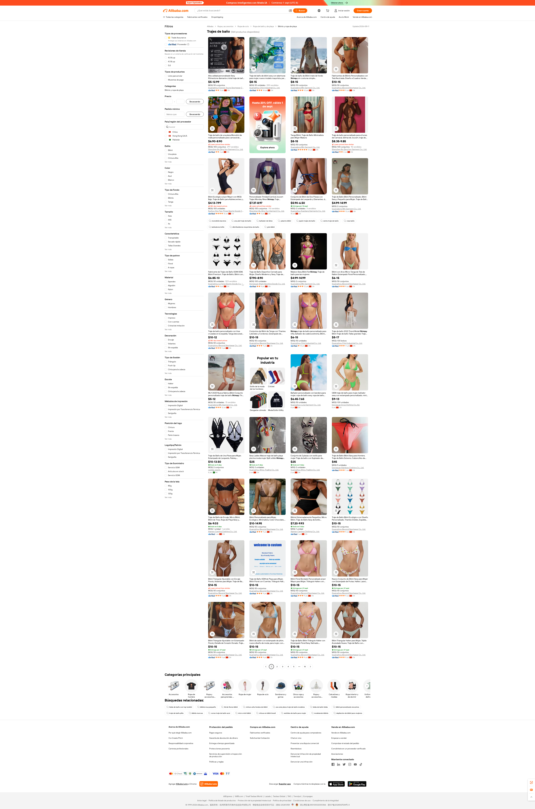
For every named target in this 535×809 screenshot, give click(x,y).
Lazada (268, 796)
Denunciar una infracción (302, 762)
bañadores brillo (218, 227)
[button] (290, 10)
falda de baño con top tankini (180, 707)
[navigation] (184, 346)
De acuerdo (194, 101)
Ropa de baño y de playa (263, 26)
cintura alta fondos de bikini (257, 707)
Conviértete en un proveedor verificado (348, 748)
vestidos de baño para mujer (295, 713)
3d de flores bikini (231, 707)
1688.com (239, 796)
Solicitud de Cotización (260, 738)
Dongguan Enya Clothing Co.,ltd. (346, 405)
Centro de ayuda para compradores (306, 733)
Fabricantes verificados (260, 733)
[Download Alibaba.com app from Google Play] (357, 784)
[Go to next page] (310, 666)
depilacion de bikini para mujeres (349, 713)
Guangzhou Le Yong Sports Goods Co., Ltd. (226, 284)
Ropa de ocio (243, 26)
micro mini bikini (244, 713)
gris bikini (271, 227)
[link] (531, 782)
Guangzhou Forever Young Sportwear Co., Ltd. (226, 88)
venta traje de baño (331, 221)
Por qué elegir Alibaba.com (180, 733)
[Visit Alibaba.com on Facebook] (333, 764)
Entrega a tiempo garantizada (221, 743)
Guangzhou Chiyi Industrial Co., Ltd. (264, 88)
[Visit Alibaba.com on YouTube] (355, 764)
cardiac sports (214, 470)
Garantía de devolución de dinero (223, 738)
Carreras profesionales (178, 748)
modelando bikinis (321, 713)
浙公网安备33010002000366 (313, 805)
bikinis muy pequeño (208, 707)
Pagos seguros (215, 733)
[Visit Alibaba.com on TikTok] (361, 764)
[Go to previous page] (265, 666)
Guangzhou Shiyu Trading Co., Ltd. (264, 470)
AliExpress (227, 796)
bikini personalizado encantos (347, 707)
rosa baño (350, 221)
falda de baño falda (320, 707)
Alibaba (210, 26)
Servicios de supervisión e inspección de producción (225, 755)
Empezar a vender (339, 738)
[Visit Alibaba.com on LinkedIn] (338, 764)
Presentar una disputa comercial (305, 743)
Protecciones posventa (219, 748)
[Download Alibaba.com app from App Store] (336, 784)
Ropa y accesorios (225, 26)
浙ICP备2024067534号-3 (339, 805)
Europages (308, 796)
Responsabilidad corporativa (181, 743)
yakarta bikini (286, 221)
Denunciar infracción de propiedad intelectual (306, 755)
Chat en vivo (296, 738)
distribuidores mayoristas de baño (245, 227)
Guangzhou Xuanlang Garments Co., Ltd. (308, 211)
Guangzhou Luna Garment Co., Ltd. (306, 405)
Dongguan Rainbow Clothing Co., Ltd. (348, 467)
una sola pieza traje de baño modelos (290, 707)
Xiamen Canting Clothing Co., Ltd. (222, 531)
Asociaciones (337, 754)
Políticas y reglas (216, 762)
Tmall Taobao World (253, 796)
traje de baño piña (176, 713)
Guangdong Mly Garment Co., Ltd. (305, 88)
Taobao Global (279, 796)
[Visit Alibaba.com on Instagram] (349, 764)
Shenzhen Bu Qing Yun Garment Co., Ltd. (225, 149)
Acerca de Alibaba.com (179, 727)
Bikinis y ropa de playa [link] (287, 26)
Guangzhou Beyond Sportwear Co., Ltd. (349, 88)
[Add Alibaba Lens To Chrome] (208, 784)
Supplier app (285, 784)
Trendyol (297, 796)
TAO (289, 796)
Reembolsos (296, 748)
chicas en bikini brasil (267, 713)
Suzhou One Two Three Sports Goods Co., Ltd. (226, 211)
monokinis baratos (219, 221)
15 (305, 667)
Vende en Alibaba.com (341, 733)
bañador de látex (266, 221)
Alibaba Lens (182, 784)
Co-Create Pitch (176, 738)
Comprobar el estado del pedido (345, 743)
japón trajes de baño (307, 221)
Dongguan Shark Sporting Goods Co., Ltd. (267, 284)
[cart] (328, 11)
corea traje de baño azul (220, 713)
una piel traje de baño (242, 221)
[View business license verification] (292, 804)
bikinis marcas (197, 713)
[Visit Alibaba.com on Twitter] (344, 764)
